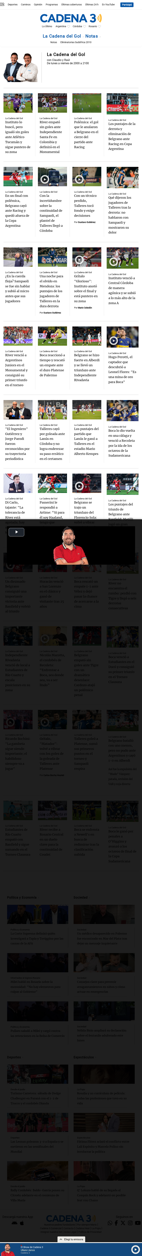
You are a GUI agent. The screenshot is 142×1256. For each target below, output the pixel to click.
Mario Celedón (85, 307)
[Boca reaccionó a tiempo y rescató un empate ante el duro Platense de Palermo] (52, 336)
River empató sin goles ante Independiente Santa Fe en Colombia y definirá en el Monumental (51, 137)
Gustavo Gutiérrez (86, 222)
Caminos (25, 4)
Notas (92, 36)
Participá (127, 4)
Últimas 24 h (92, 4)
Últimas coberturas (71, 4)
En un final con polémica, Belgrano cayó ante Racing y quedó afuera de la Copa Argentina (17, 211)
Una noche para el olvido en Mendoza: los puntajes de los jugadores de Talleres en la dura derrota (51, 291)
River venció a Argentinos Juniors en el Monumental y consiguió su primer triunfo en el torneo (16, 370)
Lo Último (47, 26)
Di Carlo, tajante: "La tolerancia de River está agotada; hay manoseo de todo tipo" (15, 517)
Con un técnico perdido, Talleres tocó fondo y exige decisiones (85, 206)
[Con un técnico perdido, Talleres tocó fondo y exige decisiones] (86, 176)
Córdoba (77, 26)
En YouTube (108, 4)
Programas (52, 4)
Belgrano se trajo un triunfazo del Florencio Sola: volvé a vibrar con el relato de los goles (85, 517)
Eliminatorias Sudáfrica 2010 (75, 42)
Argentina (61, 26)
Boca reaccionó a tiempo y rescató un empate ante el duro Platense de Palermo (52, 365)
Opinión (38, 4)
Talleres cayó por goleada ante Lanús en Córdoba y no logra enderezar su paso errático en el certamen (52, 444)
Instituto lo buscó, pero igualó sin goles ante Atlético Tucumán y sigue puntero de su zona (17, 137)
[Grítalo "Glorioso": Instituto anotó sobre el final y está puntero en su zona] (86, 257)
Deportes (12, 4)
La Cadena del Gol (62, 36)
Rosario (93, 26)
